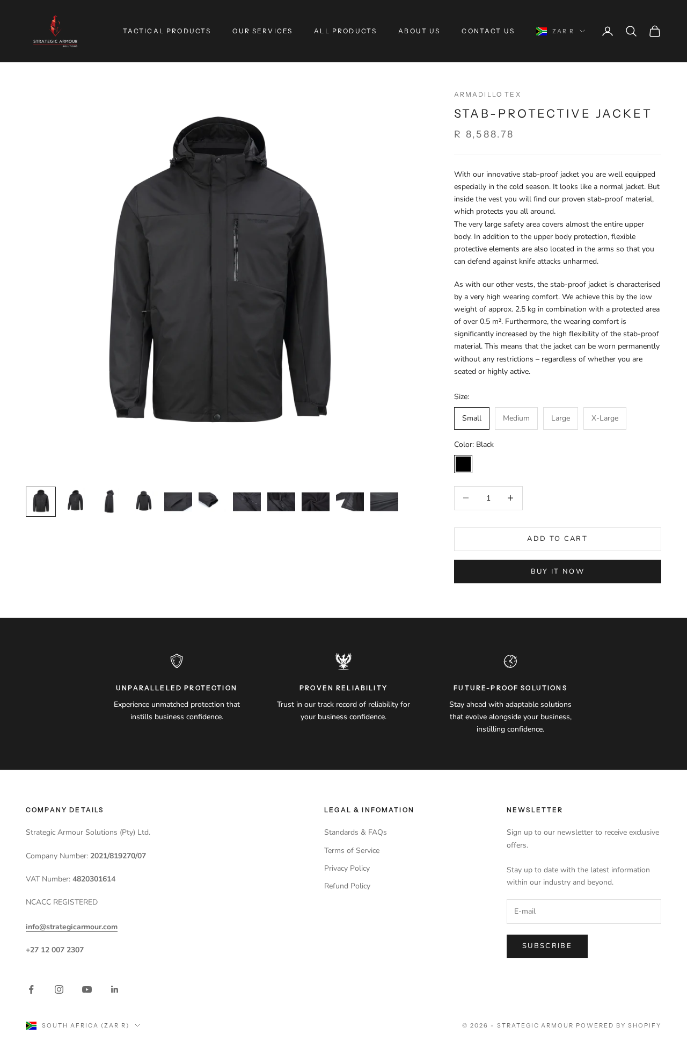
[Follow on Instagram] (59, 989)
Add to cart (557, 539)
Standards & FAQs (355, 832)
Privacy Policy (347, 868)
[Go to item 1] (41, 502)
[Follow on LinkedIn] (114, 989)
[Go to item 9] (316, 502)
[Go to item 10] (350, 502)
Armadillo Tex (487, 94)
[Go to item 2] (75, 502)
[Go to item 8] (281, 502)
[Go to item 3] (109, 502)
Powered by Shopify (618, 1025)
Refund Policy (347, 886)
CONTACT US (488, 31)
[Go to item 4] (144, 502)
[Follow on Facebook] (31, 989)
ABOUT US (419, 31)
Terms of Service (351, 850)
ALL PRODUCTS (345, 31)
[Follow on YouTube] (87, 989)
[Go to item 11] (384, 502)
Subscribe (547, 946)
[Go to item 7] (247, 502)
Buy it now (557, 571)
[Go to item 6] (213, 502)
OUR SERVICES (262, 31)
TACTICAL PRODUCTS (167, 31)
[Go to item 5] (178, 502)
